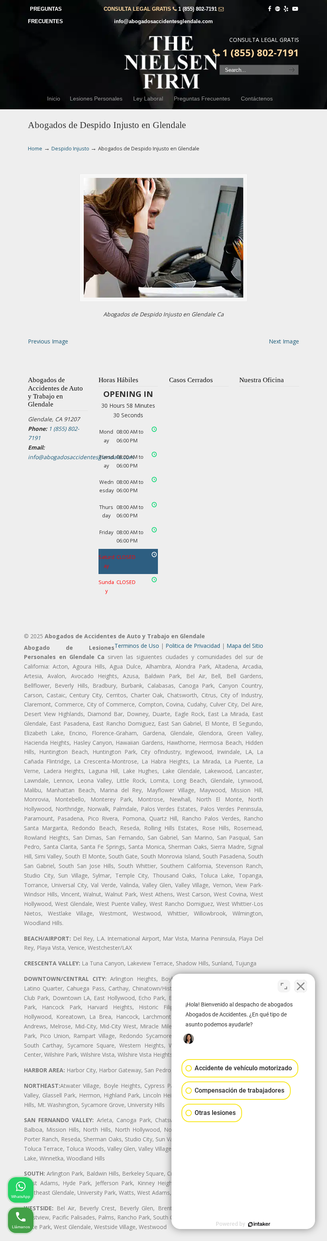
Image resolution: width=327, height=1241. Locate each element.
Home (35, 148)
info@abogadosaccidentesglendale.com (163, 21)
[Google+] (277, 9)
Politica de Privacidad (192, 645)
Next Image (284, 341)
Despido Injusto (70, 148)
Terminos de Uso (136, 645)
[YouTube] (295, 9)
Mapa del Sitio (245, 645)
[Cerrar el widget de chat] (300, 986)
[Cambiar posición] (284, 986)
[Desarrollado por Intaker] (259, 1224)
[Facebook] (269, 9)
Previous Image (48, 341)
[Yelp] (286, 9)
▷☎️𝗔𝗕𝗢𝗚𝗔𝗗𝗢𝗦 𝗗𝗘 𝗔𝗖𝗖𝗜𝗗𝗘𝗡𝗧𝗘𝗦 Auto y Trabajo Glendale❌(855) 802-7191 (171, 62)
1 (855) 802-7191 (197, 9)
